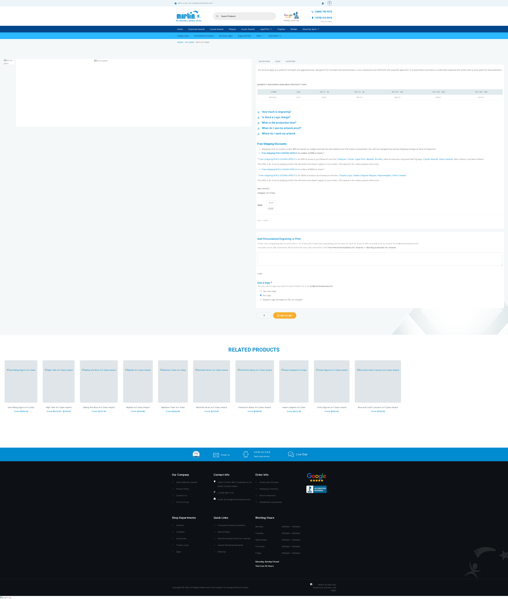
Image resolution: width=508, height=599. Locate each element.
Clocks (350, 159)
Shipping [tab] (290, 61)
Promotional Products (204, 35)
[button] (380, 112)
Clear (270, 209)
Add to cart (286, 316)
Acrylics (378, 159)
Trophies (281, 29)
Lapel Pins (264, 29)
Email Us (225, 455)
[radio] (271, 203)
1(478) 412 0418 (262, 452)
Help (258, 35)
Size (260, 205)
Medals (294, 29)
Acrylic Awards (248, 29)
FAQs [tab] (277, 61)
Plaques (232, 29)
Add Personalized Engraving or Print (338, 243)
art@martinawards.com (321, 286)
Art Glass (189, 42)
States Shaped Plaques (364, 175)
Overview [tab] (264, 61)
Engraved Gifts (244, 35)
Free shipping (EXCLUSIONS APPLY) (279, 153)
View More (273, 35)
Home (180, 29)
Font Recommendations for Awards (345, 247)
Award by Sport (309, 29)
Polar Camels (398, 175)
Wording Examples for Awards (381, 247)
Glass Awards (446, 159)
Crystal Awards (217, 29)
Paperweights (384, 175)
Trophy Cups (183, 35)
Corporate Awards (196, 29)
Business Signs (226, 35)
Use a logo (295, 284)
